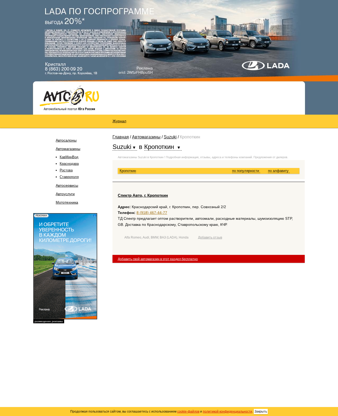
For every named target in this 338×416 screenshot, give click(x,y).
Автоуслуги (65, 194)
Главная (120, 137)
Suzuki (170, 137)
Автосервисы (67, 185)
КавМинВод (69, 157)
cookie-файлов (188, 411)
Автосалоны (66, 140)
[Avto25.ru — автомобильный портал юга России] (69, 97)
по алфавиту (279, 171)
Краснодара (69, 164)
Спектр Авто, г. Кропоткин (143, 195)
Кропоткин (128, 171)
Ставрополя (69, 177)
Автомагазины (68, 149)
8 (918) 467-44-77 (152, 213)
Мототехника (67, 202)
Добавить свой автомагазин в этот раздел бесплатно (158, 259)
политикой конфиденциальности (227, 411)
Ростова (66, 170)
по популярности (246, 171)
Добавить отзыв (210, 237)
